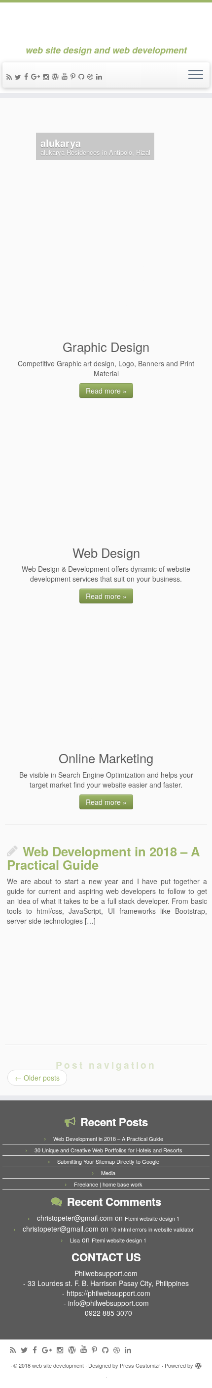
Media (108, 1173)
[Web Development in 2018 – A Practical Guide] (106, 984)
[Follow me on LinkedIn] (100, 76)
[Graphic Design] (107, 273)
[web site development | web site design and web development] (106, 23)
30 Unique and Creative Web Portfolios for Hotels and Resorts (108, 1150)
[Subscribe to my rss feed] (10, 77)
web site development (58, 1365)
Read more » (106, 391)
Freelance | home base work (108, 1184)
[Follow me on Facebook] (27, 76)
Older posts (37, 1078)
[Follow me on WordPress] (57, 76)
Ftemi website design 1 (152, 1218)
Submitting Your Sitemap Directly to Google (108, 1161)
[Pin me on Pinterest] (74, 76)
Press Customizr (140, 1365)
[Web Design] (107, 479)
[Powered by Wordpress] (198, 1363)
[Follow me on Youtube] (66, 76)
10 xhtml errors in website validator (152, 1229)
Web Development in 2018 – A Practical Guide (103, 858)
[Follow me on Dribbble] (91, 76)
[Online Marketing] (107, 685)
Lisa (75, 1240)
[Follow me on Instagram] (47, 77)
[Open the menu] (195, 75)
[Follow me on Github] (82, 76)
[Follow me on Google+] (37, 76)
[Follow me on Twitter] (19, 77)
